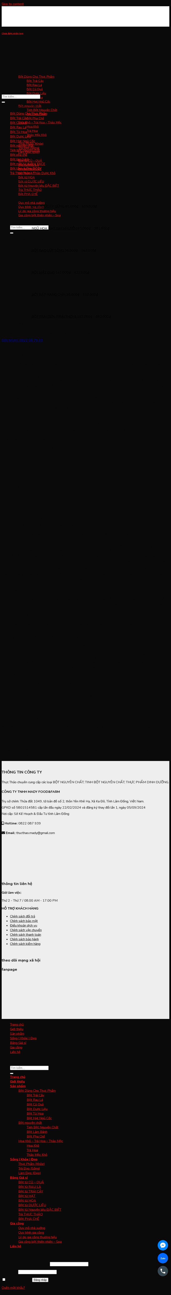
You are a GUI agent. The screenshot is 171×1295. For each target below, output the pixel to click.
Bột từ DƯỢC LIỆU (32, 1205)
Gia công (16, 1047)
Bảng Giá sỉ (18, 1043)
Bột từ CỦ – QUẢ (30, 161)
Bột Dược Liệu (36, 93)
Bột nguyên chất (22, 145)
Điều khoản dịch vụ (23, 925)
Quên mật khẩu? (13, 1287)
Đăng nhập (40, 1279)
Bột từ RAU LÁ (29, 1187)
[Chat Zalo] (163, 1258)
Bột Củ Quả (35, 89)
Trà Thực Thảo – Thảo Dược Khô (32, 173)
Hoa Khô (33, 126)
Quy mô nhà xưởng (31, 1228)
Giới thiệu (17, 67)
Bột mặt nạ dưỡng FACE (27, 164)
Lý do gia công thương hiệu (37, 1237)
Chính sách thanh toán (25, 934)
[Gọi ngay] (163, 1271)
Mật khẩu (9, 1272)
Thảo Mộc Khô (37, 135)
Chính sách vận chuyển (26, 930)
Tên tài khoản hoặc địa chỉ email (25, 1264)
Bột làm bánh (19, 159)
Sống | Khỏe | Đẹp (23, 1038)
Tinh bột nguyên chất (25, 150)
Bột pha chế (18, 154)
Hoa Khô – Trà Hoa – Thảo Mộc (40, 122)
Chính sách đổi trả (22, 916)
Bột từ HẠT (26, 1196)
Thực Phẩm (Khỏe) (31, 1164)
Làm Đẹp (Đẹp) (29, 1173)
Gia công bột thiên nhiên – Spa (40, 1241)
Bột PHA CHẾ (28, 1219)
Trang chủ (17, 63)
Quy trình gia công (31, 1232)
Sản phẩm (18, 72)
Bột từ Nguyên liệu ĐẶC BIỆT (38, 185)
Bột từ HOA (26, 177)
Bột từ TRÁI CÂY (30, 1191)
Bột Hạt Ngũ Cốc (38, 101)
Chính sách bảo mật (24, 921)
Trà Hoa (32, 131)
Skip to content (13, 4)
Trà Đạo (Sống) (29, 1168)
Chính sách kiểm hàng (25, 944)
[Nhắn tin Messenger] (163, 1245)
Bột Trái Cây (35, 81)
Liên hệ (15, 1052)
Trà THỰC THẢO (30, 1214)
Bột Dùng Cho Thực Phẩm (36, 76)
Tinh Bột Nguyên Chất (42, 110)
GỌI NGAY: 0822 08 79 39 (22, 340)
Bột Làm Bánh (37, 1132)
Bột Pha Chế (35, 118)
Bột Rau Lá (34, 85)
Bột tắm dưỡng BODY (26, 168)
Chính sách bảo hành (24, 939)
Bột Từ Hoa (18, 132)
